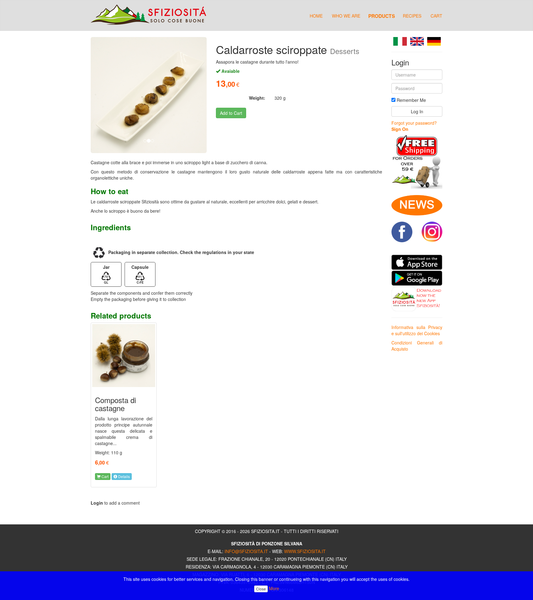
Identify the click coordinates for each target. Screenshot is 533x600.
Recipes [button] (412, 16)
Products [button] (381, 15)
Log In (417, 111)
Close (261, 588)
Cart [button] (105, 476)
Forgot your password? (414, 123)
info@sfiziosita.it (246, 551)
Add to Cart (231, 113)
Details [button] (123, 476)
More (274, 588)
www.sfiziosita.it (305, 551)
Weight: (257, 98)
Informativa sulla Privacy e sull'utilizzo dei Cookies (416, 330)
